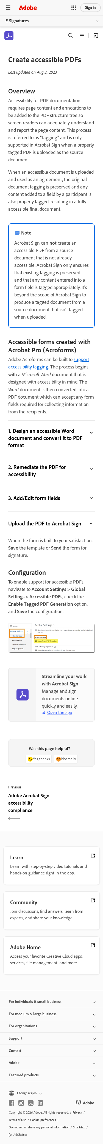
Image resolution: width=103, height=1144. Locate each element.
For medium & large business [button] (33, 1014)
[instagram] (21, 1103)
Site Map (79, 1127)
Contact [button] (15, 1050)
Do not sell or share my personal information (39, 1127)
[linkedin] (40, 1103)
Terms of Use (17, 1120)
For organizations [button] (23, 1026)
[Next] (74, 807)
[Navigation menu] (8, 7)
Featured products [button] (24, 1075)
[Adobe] (27, 7)
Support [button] (15, 1038)
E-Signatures (17, 20)
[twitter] (31, 1103)
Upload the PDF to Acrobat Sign (44, 523)
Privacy (77, 1112)
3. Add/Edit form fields (34, 498)
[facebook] (11, 1103)
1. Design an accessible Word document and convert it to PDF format (45, 438)
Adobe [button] (14, 1062)
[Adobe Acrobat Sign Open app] (96, 35)
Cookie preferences (43, 1120)
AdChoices (20, 1135)
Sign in (90, 7)
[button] (73, 7)
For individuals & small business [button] (35, 1001)
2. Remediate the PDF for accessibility (37, 470)
